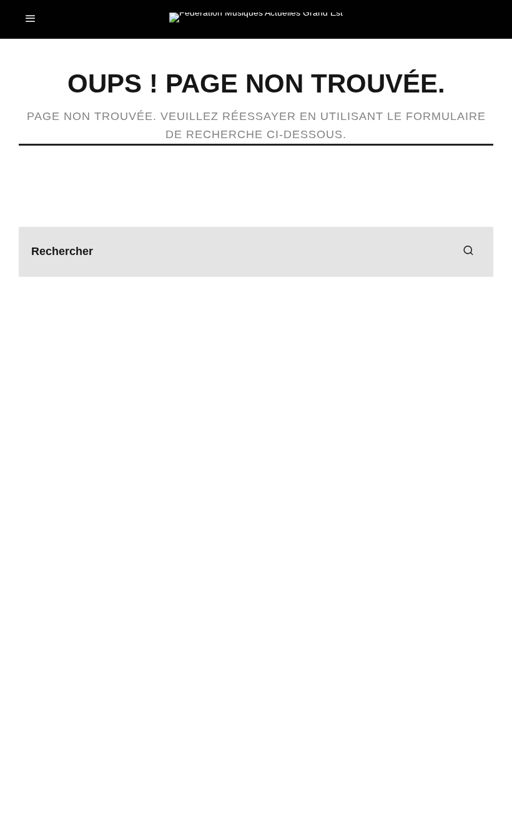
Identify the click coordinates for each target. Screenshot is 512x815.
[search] (468, 252)
